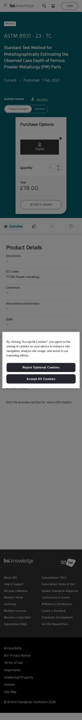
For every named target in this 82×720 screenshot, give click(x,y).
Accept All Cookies (41, 379)
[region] (41, 360)
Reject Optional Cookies (41, 367)
